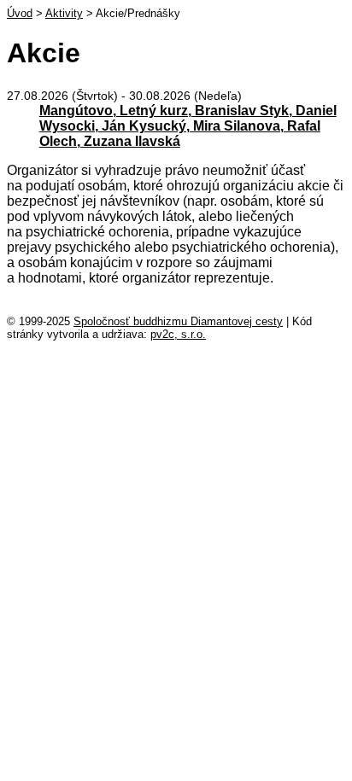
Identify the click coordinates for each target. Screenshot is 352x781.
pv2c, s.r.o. (178, 334)
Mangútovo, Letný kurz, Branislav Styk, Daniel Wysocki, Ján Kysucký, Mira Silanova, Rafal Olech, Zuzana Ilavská (188, 126)
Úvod (19, 13)
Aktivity (64, 13)
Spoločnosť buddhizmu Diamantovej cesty (178, 321)
